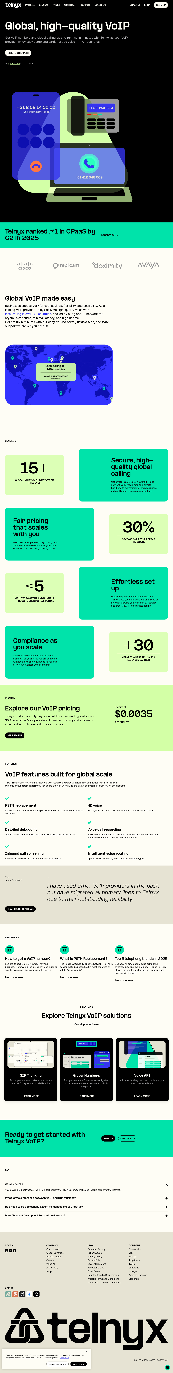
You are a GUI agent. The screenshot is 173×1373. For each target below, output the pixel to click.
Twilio (132, 1264)
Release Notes (53, 1256)
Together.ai (134, 1260)
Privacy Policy (95, 1256)
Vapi (131, 1253)
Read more (64, 1358)
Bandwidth (134, 1267)
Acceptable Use (96, 1267)
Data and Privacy (96, 1249)
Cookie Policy (95, 1260)
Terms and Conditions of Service (104, 1282)
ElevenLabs (135, 1249)
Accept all (78, 1364)
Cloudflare (134, 1278)
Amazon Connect (138, 1275)
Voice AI (50, 1264)
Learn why (107, 235)
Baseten (133, 1256)
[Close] (86, 1351)
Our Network (53, 1249)
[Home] (13, 5)
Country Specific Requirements (103, 1275)
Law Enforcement (97, 1264)
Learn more (12, 977)
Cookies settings (57, 1364)
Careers (50, 1260)
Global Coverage (55, 1253)
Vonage (133, 1271)
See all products (84, 1024)
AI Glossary (52, 1267)
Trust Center (94, 1271)
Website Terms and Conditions (103, 1278)
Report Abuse (95, 1253)
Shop (49, 1271)
